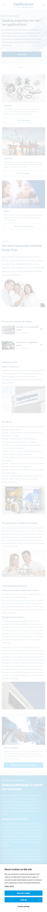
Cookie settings (23, 906)
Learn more (9, 886)
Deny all (23, 899)
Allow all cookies (23, 893)
